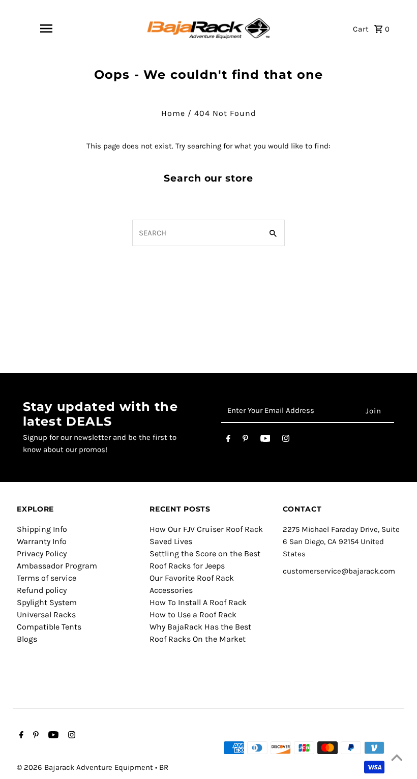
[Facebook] (228, 440)
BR (163, 767)
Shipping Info (42, 529)
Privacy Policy (42, 553)
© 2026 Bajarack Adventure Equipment (86, 767)
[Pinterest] (245, 440)
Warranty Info (42, 541)
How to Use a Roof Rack (193, 614)
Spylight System (47, 602)
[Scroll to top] (396, 758)
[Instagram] (285, 440)
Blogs (27, 639)
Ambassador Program (57, 566)
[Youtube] (265, 440)
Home (173, 113)
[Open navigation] (46, 28)
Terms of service (46, 578)
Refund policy (42, 590)
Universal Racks (46, 614)
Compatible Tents (49, 627)
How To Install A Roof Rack (198, 602)
